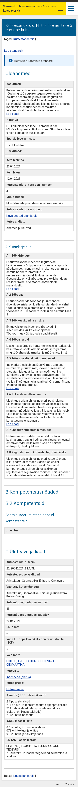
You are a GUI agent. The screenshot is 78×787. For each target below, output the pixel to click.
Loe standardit (13, 50)
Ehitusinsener (15, 689)
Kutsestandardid (23, 39)
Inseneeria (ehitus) (18, 677)
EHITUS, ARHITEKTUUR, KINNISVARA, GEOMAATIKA (30, 663)
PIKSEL (71, 784)
